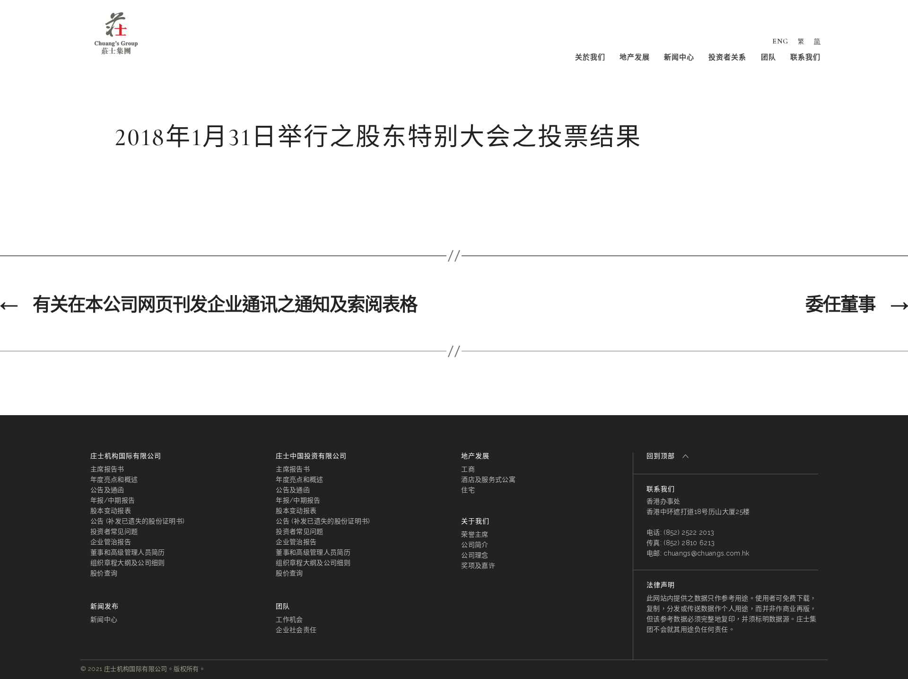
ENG (780, 41)
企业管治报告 (110, 542)
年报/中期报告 (112, 500)
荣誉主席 (474, 534)
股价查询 (103, 573)
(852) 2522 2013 (689, 532)
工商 (468, 469)
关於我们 (590, 57)
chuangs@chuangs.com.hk (706, 553)
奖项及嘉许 (478, 565)
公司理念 (474, 555)
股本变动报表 (110, 510)
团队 (768, 57)
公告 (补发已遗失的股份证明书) (137, 521)
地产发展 (635, 57)
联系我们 (805, 57)
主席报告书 (107, 469)
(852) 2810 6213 (689, 543)
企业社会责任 (296, 630)
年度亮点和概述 (114, 479)
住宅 (468, 490)
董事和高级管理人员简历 (127, 552)
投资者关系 (727, 57)
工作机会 (289, 619)
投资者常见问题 (114, 531)
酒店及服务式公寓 (488, 479)
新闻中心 (679, 57)
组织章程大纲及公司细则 (127, 562)
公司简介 (474, 544)
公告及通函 (107, 490)
